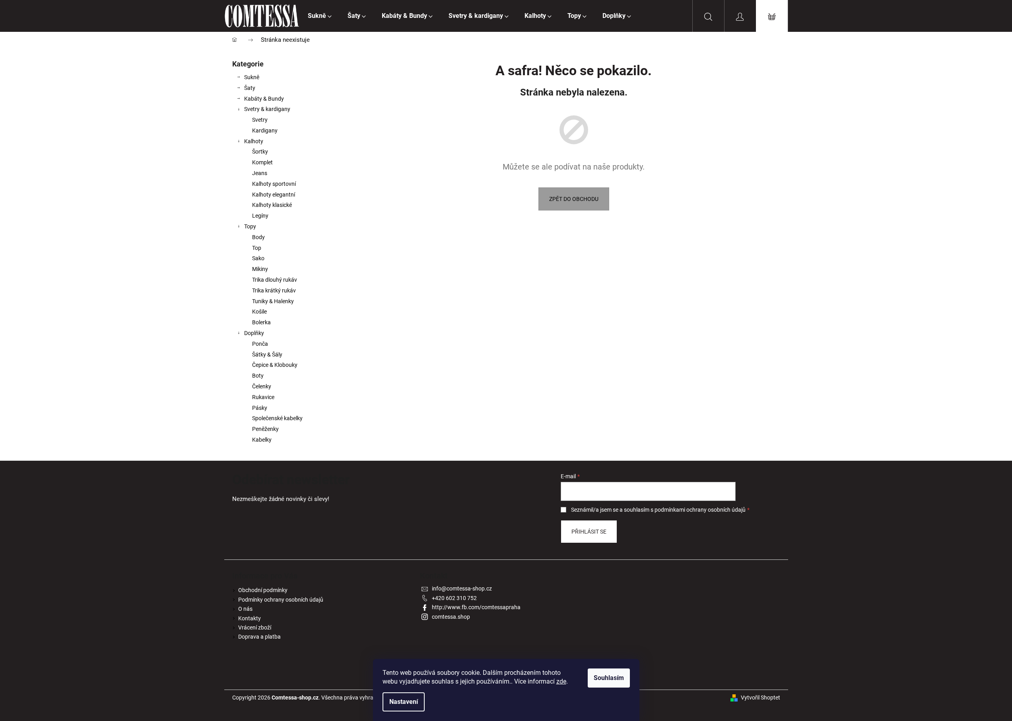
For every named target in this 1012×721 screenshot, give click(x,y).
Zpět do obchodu (573, 199)
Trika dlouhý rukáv (274, 280)
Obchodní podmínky (262, 590)
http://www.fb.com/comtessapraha (476, 607)
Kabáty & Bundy (264, 98)
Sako (258, 258)
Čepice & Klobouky (274, 365)
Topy (250, 226)
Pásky (259, 408)
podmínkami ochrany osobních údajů (700, 510)
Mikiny (260, 269)
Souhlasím (609, 678)
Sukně (251, 77)
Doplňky (254, 333)
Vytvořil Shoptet (760, 697)
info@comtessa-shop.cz (462, 588)
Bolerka (261, 322)
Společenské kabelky (277, 418)
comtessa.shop (451, 617)
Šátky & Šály (267, 354)
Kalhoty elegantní (273, 194)
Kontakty (249, 618)
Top (256, 248)
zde (561, 681)
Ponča (260, 344)
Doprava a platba (259, 636)
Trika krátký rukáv (274, 290)
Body (258, 237)
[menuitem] (320, 16)
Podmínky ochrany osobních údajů (280, 599)
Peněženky (265, 429)
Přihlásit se (588, 531)
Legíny (260, 215)
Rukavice (263, 397)
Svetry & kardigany (267, 109)
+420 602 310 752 (454, 598)
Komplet (262, 162)
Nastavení (403, 701)
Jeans (259, 173)
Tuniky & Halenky (273, 301)
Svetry (260, 120)
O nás (245, 609)
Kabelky (262, 439)
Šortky (260, 151)
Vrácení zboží (254, 627)
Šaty (249, 88)
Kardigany (265, 130)
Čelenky (261, 386)
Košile (259, 311)
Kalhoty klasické (272, 205)
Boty (258, 375)
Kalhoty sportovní (274, 184)
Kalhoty (253, 141)
